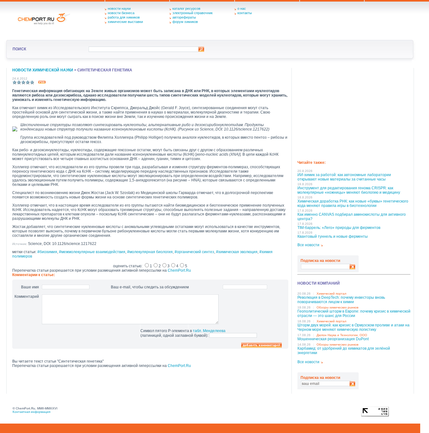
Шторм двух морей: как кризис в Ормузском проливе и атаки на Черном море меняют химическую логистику (353, 327)
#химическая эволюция (237, 252)
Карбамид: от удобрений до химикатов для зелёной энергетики (343, 350)
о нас (241, 8)
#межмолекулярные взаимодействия (92, 252)
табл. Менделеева (209, 331)
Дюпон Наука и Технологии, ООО (342, 335)
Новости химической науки (42, 70)
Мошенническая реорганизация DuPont (333, 339)
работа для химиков (124, 17)
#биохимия (47, 252)
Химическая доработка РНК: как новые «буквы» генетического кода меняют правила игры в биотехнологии (352, 203)
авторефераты (184, 17)
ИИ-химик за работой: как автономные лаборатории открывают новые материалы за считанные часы (344, 177)
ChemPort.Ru (179, 270)
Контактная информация (31, 412)
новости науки (119, 8)
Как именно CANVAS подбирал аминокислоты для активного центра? (351, 216)
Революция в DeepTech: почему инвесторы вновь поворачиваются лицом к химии (341, 299)
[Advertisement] (353, 112)
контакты (244, 13)
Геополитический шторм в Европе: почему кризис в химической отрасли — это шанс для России (353, 313)
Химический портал (331, 293)
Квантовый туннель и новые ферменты (332, 236)
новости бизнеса (121, 13)
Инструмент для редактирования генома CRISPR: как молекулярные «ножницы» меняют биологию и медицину (348, 190)
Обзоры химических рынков (337, 307)
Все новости (308, 245)
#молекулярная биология (150, 252)
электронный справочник (192, 13)
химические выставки (125, 22)
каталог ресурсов (186, 8)
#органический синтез (194, 252)
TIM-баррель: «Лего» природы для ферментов (338, 227)
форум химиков (185, 22)
